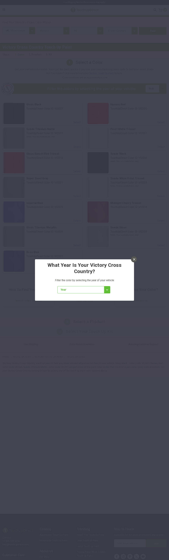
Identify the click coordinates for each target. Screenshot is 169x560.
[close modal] (134, 259)
